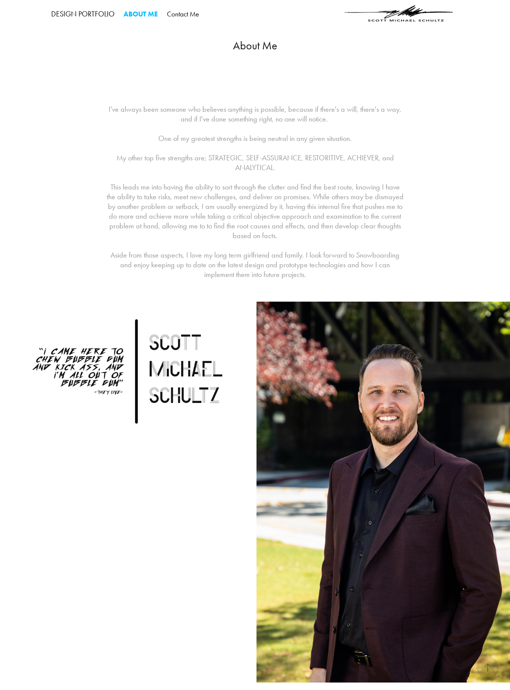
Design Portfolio (83, 13)
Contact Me (183, 14)
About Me (141, 14)
